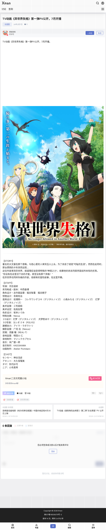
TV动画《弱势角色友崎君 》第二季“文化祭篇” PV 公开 (80, 410)
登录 (53, 451)
